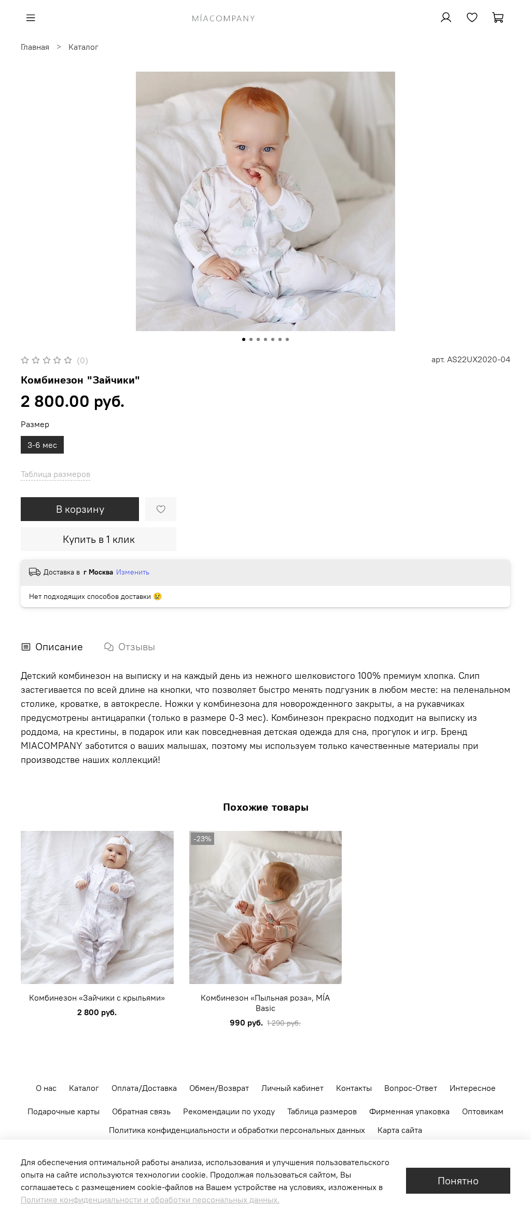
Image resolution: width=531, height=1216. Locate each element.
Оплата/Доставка (144, 1088)
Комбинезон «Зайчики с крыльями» (97, 997)
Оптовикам (483, 1111)
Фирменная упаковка (409, 1111)
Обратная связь (141, 1111)
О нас (46, 1088)
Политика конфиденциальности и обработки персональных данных (237, 1130)
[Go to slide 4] (265, 339)
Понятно (458, 1180)
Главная (35, 47)
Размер (35, 424)
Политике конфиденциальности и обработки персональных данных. (150, 1199)
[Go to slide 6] (280, 339)
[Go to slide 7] (287, 339)
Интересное (473, 1088)
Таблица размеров (322, 1111)
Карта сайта (400, 1130)
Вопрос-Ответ (410, 1088)
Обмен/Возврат (219, 1088)
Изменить (132, 572)
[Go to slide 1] (243, 339)
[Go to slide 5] (272, 339)
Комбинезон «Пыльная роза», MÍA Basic (265, 1002)
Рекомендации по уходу (229, 1111)
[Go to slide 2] (251, 339)
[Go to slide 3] (258, 339)
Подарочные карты (63, 1111)
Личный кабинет (292, 1088)
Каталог (83, 47)
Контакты (354, 1088)
